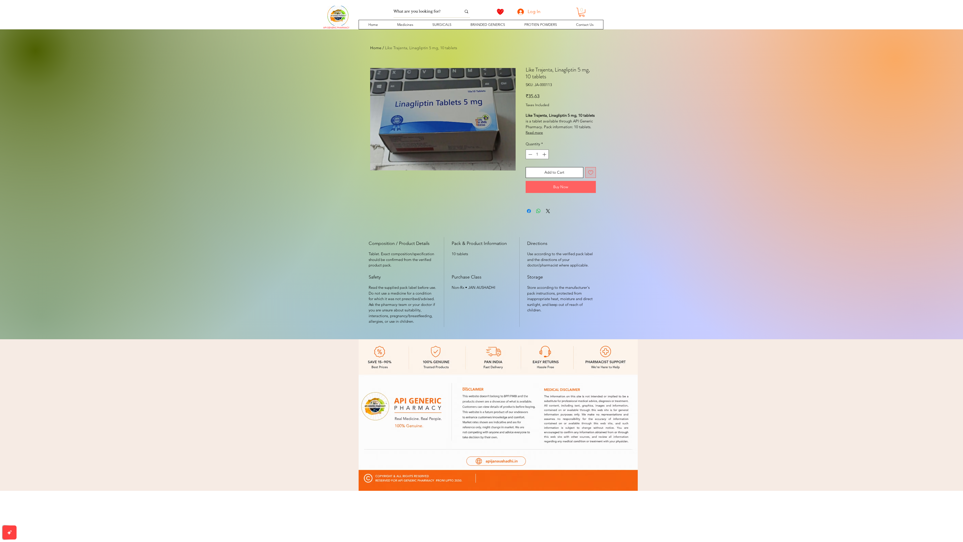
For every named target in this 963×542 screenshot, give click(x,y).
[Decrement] (529, 154)
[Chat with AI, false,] (10, 532)
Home (375, 47)
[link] (581, 12)
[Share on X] (548, 211)
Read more (534, 132)
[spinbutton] (537, 154)
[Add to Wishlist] (590, 172)
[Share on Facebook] (529, 211)
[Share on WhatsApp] (538, 211)
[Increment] (544, 154)
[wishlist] (500, 12)
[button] (405, 24)
